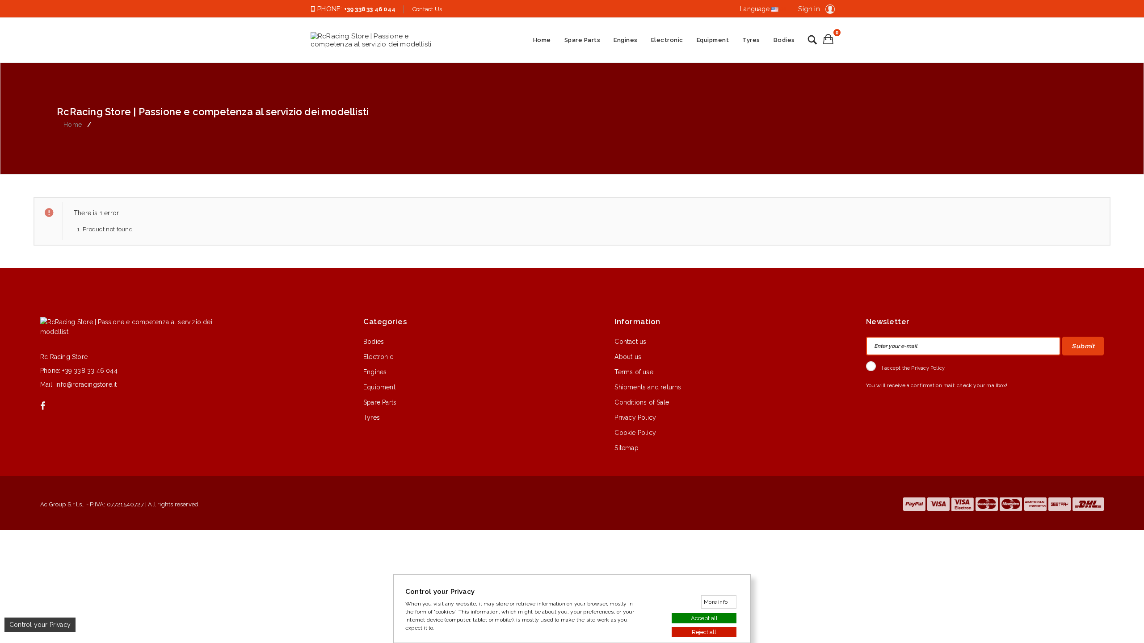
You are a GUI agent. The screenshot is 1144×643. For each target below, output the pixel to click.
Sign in (809, 9)
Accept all (704, 617)
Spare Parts (582, 40)
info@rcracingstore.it (86, 384)
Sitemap (626, 447)
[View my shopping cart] (828, 38)
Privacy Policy (635, 417)
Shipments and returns (647, 387)
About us (627, 356)
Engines (626, 40)
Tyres (751, 40)
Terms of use (633, 372)
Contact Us (427, 9)
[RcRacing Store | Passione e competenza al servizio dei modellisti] (378, 40)
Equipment (713, 40)
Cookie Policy (635, 432)
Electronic (667, 40)
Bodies (784, 40)
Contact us (630, 341)
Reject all (704, 631)
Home (542, 40)
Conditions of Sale (641, 402)
